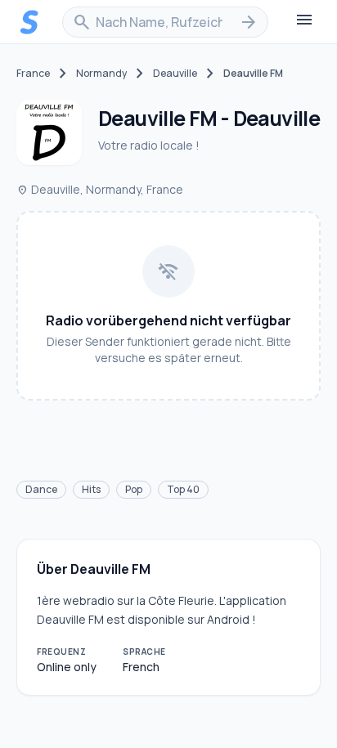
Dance (41, 489)
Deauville (175, 73)
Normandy (101, 73)
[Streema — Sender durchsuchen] (29, 22)
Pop (133, 489)
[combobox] (165, 22)
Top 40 (183, 489)
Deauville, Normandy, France (99, 189)
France (33, 73)
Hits (91, 489)
